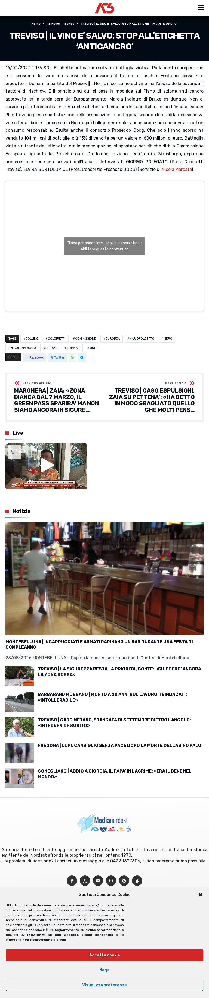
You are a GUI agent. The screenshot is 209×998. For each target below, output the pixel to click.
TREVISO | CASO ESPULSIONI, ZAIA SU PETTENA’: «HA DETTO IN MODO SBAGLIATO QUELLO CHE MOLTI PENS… (152, 397)
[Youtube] (98, 880)
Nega (104, 970)
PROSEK (51, 348)
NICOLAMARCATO (23, 348)
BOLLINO (32, 338)
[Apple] (137, 880)
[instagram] (111, 880)
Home (36, 24)
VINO (92, 348)
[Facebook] (72, 880)
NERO (168, 338)
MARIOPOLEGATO (141, 338)
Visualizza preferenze (104, 985)
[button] (200, 894)
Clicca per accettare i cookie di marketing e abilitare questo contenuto (105, 246)
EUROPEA (113, 338)
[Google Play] (124, 880)
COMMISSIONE (85, 338)
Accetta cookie (104, 955)
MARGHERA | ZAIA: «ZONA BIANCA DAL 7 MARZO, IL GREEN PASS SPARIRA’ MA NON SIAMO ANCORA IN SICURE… (56, 397)
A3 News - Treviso (61, 24)
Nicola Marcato (177, 169)
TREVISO (73, 348)
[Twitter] (85, 880)
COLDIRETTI (57, 338)
